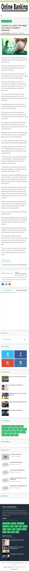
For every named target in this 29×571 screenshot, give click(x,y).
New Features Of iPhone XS (16, 385)
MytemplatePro (14, 569)
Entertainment (20, 426)
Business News (5, 426)
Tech (8, 435)
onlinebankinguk (19, 273)
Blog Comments (8, 290)
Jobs (19, 429)
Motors (8, 432)
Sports (3, 435)
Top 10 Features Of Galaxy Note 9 (17, 470)
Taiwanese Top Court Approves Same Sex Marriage (18, 478)
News (13, 432)
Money (3, 432)
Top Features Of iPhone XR (16, 410)
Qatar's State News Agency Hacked (18, 401)
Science (23, 432)
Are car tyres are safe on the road (17, 376)
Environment (5, 429)
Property (18, 432)
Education (13, 426)
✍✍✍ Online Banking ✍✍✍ (16, 562)
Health (3, 21)
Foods (11, 429)
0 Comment (21, 33)
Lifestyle (9, 21)
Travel (12, 435)
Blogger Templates (7, 567)
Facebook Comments (22, 290)
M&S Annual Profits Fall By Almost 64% (18, 485)
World (16, 435)
